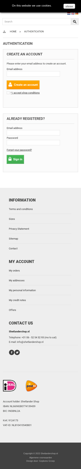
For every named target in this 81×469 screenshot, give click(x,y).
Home (13, 31)
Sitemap (13, 238)
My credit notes (17, 300)
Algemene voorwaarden (40, 457)
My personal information (22, 290)
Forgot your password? (19, 149)
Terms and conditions (21, 209)
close (69, 6)
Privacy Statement (19, 228)
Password (12, 137)
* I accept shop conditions (25, 92)
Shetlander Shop (30, 401)
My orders (14, 270)
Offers (12, 310)
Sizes (12, 218)
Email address (14, 69)
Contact (13, 248)
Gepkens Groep (47, 461)
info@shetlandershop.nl (30, 341)
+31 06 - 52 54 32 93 (33, 337)
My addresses (17, 280)
